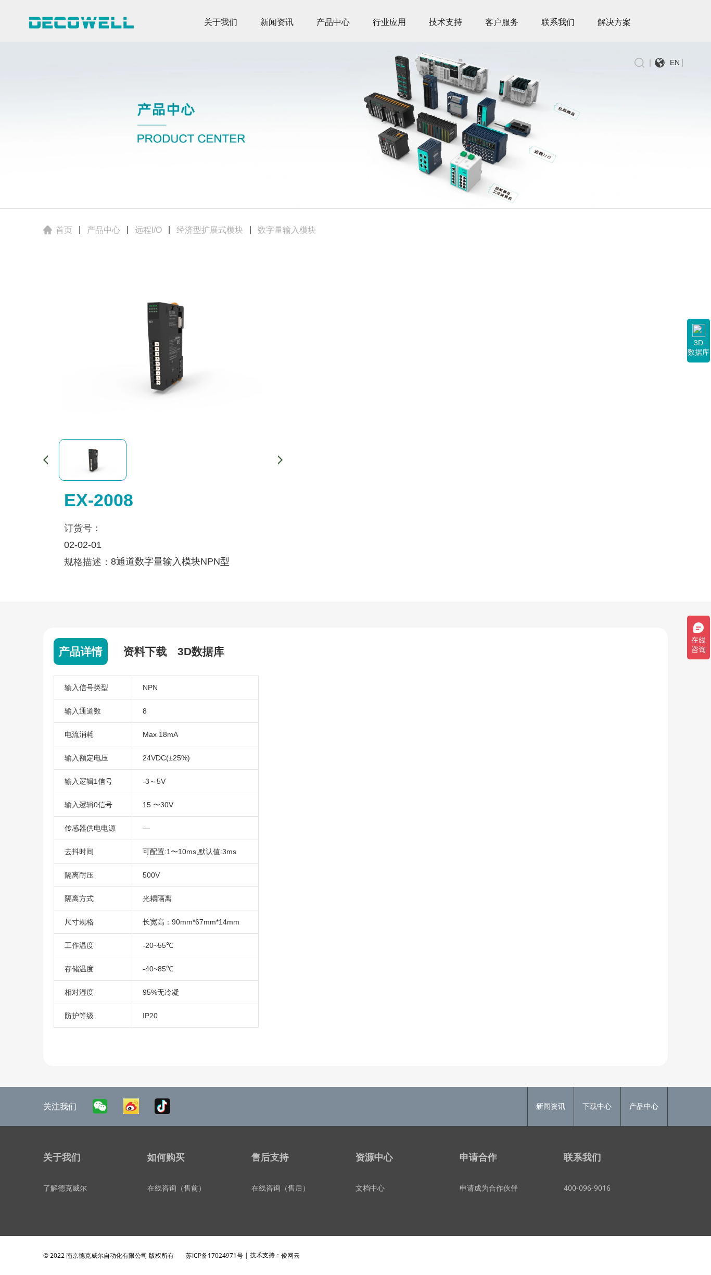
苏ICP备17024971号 (214, 1255)
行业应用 (389, 22)
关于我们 (220, 22)
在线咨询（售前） (176, 1188)
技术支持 (445, 22)
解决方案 (614, 22)
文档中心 (370, 1188)
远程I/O (148, 230)
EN (675, 62)
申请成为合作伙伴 (489, 1188)
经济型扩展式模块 (209, 230)
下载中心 (597, 1106)
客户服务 (501, 22)
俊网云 (290, 1255)
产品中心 (333, 22)
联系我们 (558, 22)
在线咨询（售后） (280, 1188)
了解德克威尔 (65, 1188)
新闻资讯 (277, 22)
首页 (64, 230)
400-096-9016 (587, 1188)
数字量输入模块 (287, 230)
